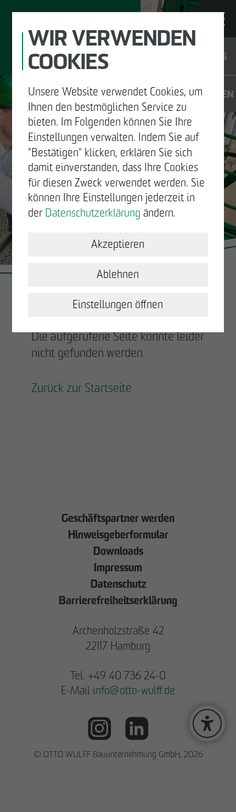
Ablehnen (118, 274)
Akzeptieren (117, 244)
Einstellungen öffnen (117, 304)
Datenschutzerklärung (93, 212)
